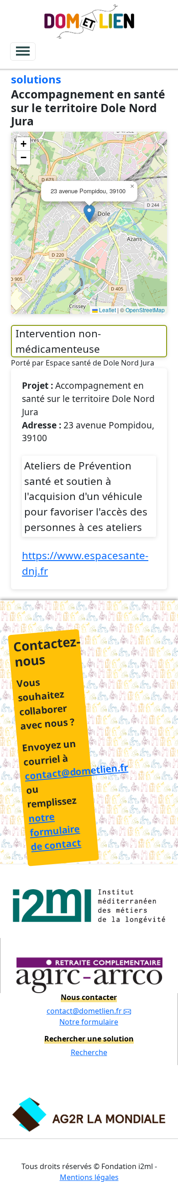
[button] (89, 213)
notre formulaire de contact (54, 831)
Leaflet (107, 310)
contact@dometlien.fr (76, 772)
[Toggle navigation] (23, 51)
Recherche (89, 1052)
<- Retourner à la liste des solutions (80, 71)
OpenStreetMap (145, 310)
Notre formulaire (88, 1022)
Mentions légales (89, 1177)
